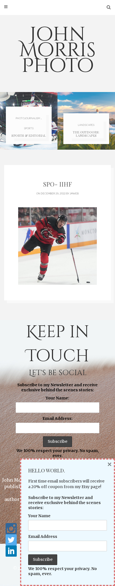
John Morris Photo (57, 50)
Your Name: (57, 398)
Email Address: (57, 418)
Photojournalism (28, 118)
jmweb (74, 193)
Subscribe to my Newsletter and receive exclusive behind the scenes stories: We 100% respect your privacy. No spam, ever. (57, 420)
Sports (28, 128)
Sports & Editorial (28, 135)
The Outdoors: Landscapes (86, 134)
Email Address (42, 536)
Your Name (39, 515)
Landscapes (86, 124)
